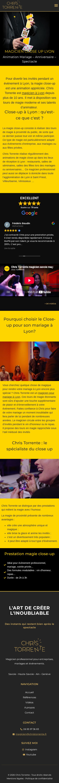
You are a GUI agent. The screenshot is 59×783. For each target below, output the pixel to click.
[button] (56, 5)
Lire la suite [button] (9, 248)
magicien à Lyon (33, 93)
